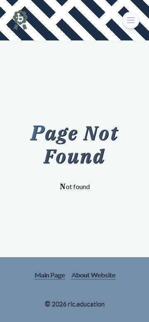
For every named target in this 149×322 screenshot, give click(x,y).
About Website (93, 275)
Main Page (49, 275)
